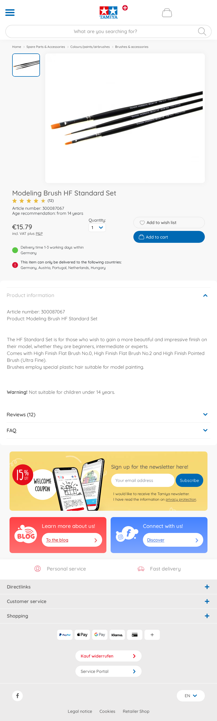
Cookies (107, 711)
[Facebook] (17, 696)
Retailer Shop (136, 711)
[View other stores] (125, 8)
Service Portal (94, 671)
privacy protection (181, 499)
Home (16, 47)
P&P (39, 233)
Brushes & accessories (131, 47)
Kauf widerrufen (97, 656)
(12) (51, 200)
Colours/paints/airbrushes (90, 47)
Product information (30, 295)
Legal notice (80, 711)
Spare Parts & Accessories (45, 47)
